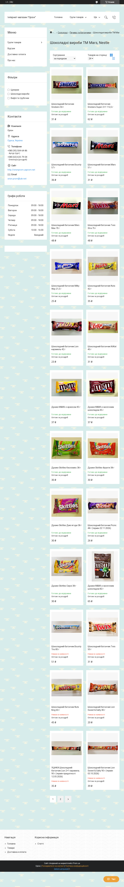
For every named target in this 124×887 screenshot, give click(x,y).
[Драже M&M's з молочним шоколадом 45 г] (103, 387)
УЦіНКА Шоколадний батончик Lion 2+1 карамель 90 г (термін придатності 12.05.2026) (65, 772)
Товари (11, 848)
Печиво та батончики (80, 32)
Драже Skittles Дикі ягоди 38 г (66, 525)
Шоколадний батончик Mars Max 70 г (65, 226)
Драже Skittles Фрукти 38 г (101, 467)
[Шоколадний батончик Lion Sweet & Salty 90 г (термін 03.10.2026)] (103, 748)
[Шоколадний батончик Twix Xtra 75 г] (103, 206)
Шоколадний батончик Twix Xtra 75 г (101, 226)
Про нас (11, 60)
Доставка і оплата (17, 54)
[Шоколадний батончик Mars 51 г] (103, 145)
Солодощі (63, 32)
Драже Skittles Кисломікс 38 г (66, 467)
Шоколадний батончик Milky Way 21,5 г (65, 287)
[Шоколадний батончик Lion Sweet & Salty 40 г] (103, 687)
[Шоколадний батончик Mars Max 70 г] (66, 206)
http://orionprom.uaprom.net (21, 170)
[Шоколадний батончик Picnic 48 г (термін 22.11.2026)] (103, 506)
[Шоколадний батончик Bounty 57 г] (66, 145)
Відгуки (11, 48)
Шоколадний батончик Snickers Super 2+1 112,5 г (100, 105)
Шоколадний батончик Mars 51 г (102, 166)
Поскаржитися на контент (53, 866)
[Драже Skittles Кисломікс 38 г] (66, 448)
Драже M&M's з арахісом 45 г (65, 407)
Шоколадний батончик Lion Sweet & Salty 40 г (101, 708)
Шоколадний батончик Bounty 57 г (66, 166)
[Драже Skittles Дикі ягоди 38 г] (66, 506)
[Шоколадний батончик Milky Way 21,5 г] (66, 266)
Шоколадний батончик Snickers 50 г (62, 105)
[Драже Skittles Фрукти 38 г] (103, 448)
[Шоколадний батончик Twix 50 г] (103, 627)
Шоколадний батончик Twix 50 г (101, 648)
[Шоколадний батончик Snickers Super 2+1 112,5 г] (103, 84)
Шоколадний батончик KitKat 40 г (102, 348)
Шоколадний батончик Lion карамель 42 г (64, 348)
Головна (58, 17)
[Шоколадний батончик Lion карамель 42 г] (66, 327)
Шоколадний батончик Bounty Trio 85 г (66, 648)
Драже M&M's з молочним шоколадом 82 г (101, 587)
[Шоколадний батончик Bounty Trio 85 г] (66, 627)
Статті (41, 843)
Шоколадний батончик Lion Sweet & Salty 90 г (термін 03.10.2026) (101, 770)
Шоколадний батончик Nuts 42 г (101, 287)
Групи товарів (76, 17)
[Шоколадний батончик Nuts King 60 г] (66, 687)
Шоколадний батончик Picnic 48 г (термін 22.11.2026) (102, 527)
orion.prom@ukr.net (17, 178)
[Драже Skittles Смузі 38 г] (66, 566)
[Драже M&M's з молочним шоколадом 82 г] (103, 566)
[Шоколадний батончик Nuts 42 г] (103, 266)
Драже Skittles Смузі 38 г (63, 586)
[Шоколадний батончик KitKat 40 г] (103, 327)
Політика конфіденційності (76, 866)
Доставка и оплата (16, 852)
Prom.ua (76, 863)
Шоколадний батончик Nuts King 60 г (65, 708)
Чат (114, 879)
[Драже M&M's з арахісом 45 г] (66, 387)
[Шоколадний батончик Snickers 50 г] (66, 84)
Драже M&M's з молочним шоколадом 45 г (101, 408)
